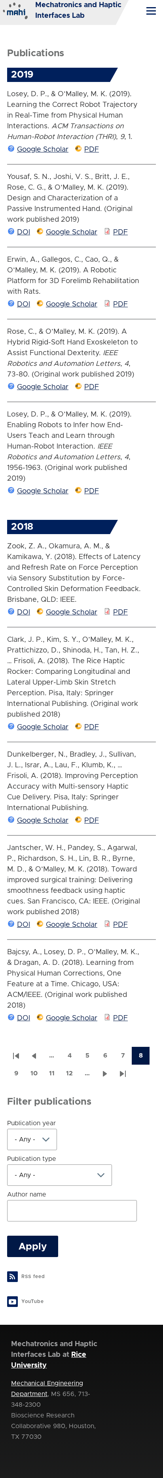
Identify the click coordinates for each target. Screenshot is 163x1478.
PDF (91, 149)
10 (36, 1076)
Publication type (31, 1159)
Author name (26, 1194)
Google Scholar (42, 149)
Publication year (31, 1123)
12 (72, 1076)
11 (55, 1076)
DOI (23, 232)
